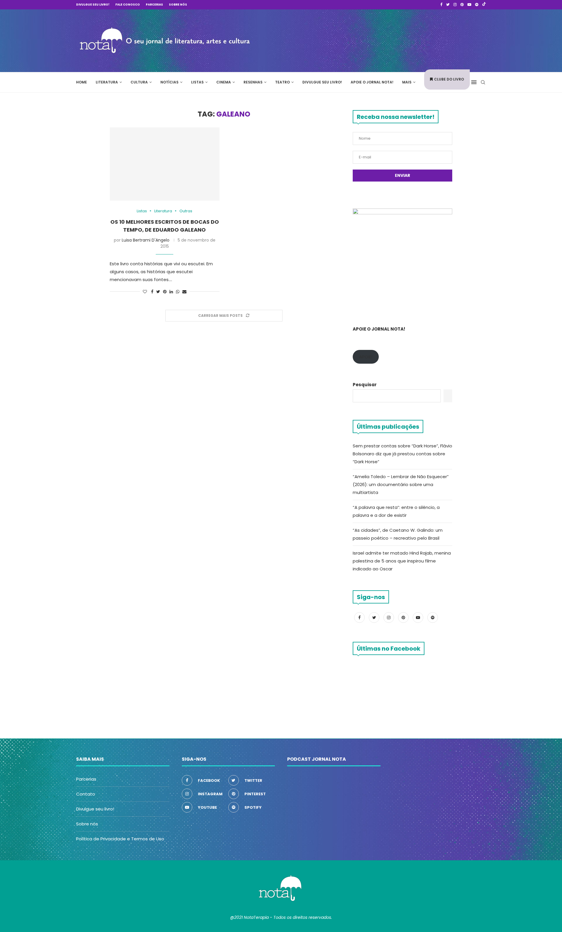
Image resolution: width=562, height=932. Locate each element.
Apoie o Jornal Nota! (372, 82)
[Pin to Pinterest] (165, 292)
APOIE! (365, 357)
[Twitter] (448, 4)
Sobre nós (178, 4)
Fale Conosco (127, 4)
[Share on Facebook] (152, 292)
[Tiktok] (484, 4)
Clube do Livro (449, 79)
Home (81, 82)
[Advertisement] (398, 39)
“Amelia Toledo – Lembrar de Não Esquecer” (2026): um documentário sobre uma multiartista (401, 484)
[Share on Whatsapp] (177, 292)
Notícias (169, 82)
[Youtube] (469, 4)
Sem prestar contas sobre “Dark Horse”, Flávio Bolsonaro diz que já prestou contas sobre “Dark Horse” (402, 454)
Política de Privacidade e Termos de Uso (120, 839)
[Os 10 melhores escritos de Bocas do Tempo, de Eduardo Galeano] (165, 164)
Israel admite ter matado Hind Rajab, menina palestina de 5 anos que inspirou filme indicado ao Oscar (402, 561)
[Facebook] (441, 4)
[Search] (483, 82)
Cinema (223, 82)
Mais (407, 82)
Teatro (282, 82)
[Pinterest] (462, 4)
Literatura (107, 82)
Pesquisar (365, 385)
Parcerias (154, 4)
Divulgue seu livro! (92, 4)
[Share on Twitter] (158, 292)
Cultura (139, 82)
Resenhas (253, 82)
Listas (197, 82)
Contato (85, 794)
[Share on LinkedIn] (171, 292)
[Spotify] (476, 4)
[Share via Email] (184, 292)
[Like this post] (145, 292)
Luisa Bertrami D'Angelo (145, 240)
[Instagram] (455, 4)
